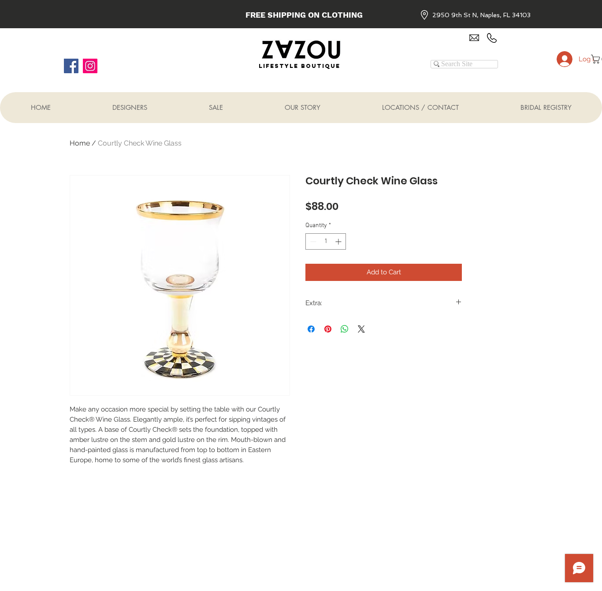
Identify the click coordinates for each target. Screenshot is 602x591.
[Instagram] (90, 66)
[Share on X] (361, 329)
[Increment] (339, 241)
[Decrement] (312, 241)
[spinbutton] (326, 241)
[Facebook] (71, 66)
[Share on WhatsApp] (344, 329)
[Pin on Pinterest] (328, 329)
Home (80, 143)
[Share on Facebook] (311, 329)
